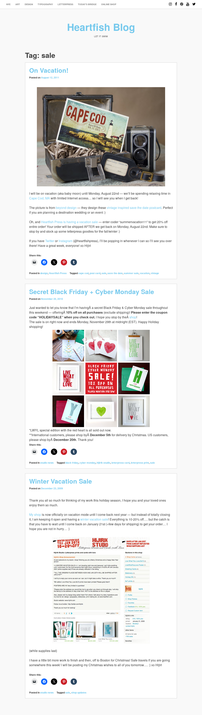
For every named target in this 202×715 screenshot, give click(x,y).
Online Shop (108, 4)
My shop (35, 514)
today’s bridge (87, 4)
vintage (155, 273)
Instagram (65, 241)
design (29, 4)
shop (132, 317)
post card (95, 273)
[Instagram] (170, 2)
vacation (145, 273)
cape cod (83, 273)
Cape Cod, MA (39, 198)
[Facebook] (176, 2)
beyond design (66, 207)
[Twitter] (194, 2)
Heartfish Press (58, 273)
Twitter (49, 241)
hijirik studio (103, 462)
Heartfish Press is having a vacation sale (69, 222)
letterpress (65, 4)
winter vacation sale (94, 519)
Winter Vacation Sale (60, 481)
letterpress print (140, 462)
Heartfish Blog (101, 27)
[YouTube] (187, 2)
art (17, 4)
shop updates (78, 692)
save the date (115, 273)
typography (45, 4)
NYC (8, 4)
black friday (71, 462)
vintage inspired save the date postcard (134, 207)
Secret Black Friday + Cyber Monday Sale (91, 291)
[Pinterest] (181, 2)
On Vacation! (48, 70)
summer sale (131, 273)
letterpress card (120, 462)
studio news (47, 462)
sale (104, 273)
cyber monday (87, 462)
